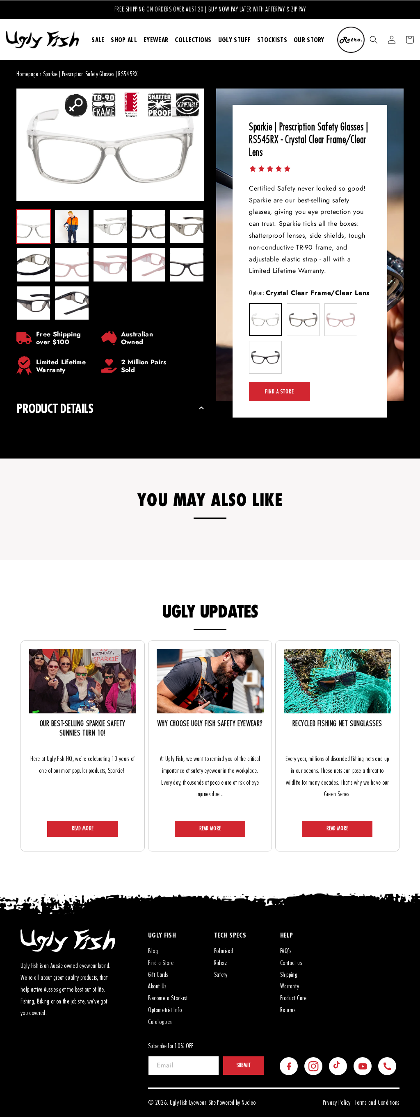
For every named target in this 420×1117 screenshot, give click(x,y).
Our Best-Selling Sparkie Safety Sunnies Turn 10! (83, 728)
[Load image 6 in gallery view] (33, 264)
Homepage (27, 74)
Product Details (54, 408)
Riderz (220, 963)
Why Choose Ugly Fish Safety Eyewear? (210, 724)
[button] (374, 40)
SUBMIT (244, 1065)
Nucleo (249, 1102)
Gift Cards (158, 975)
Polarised (223, 951)
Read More (83, 828)
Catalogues (160, 1022)
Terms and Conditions (377, 1102)
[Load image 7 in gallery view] (72, 264)
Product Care (293, 998)
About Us (157, 986)
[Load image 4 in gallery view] (148, 226)
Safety (221, 975)
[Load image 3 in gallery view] (110, 226)
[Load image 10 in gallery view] (187, 264)
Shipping (289, 975)
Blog (153, 951)
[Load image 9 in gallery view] (148, 264)
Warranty (289, 986)
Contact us (291, 963)
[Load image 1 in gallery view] (33, 226)
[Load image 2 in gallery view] (72, 226)
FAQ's (286, 951)
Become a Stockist (167, 998)
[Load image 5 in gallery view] (187, 226)
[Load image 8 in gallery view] (110, 264)
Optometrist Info (165, 1010)
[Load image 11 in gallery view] (33, 303)
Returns (288, 1010)
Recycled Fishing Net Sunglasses (337, 724)
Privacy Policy (337, 1102)
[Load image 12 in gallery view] (72, 303)
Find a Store (279, 392)
